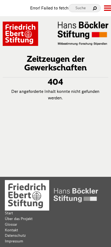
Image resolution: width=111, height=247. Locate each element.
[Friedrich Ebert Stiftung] (20, 33)
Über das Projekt (19, 218)
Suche (80, 8)
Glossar (11, 224)
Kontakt (11, 230)
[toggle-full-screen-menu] (107, 8)
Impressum (14, 241)
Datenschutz (15, 235)
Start (9, 213)
